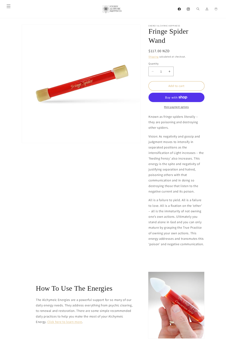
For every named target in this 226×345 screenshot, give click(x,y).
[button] (8, 6)
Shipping (153, 56)
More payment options (176, 106)
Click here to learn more (64, 322)
